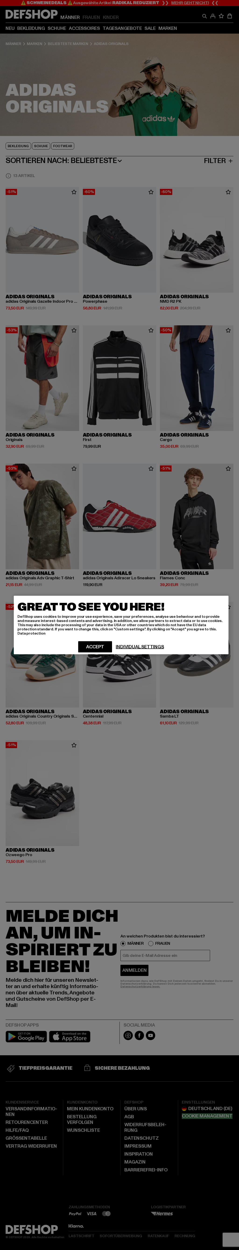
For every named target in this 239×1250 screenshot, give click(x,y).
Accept (95, 647)
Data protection (32, 633)
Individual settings (140, 647)
